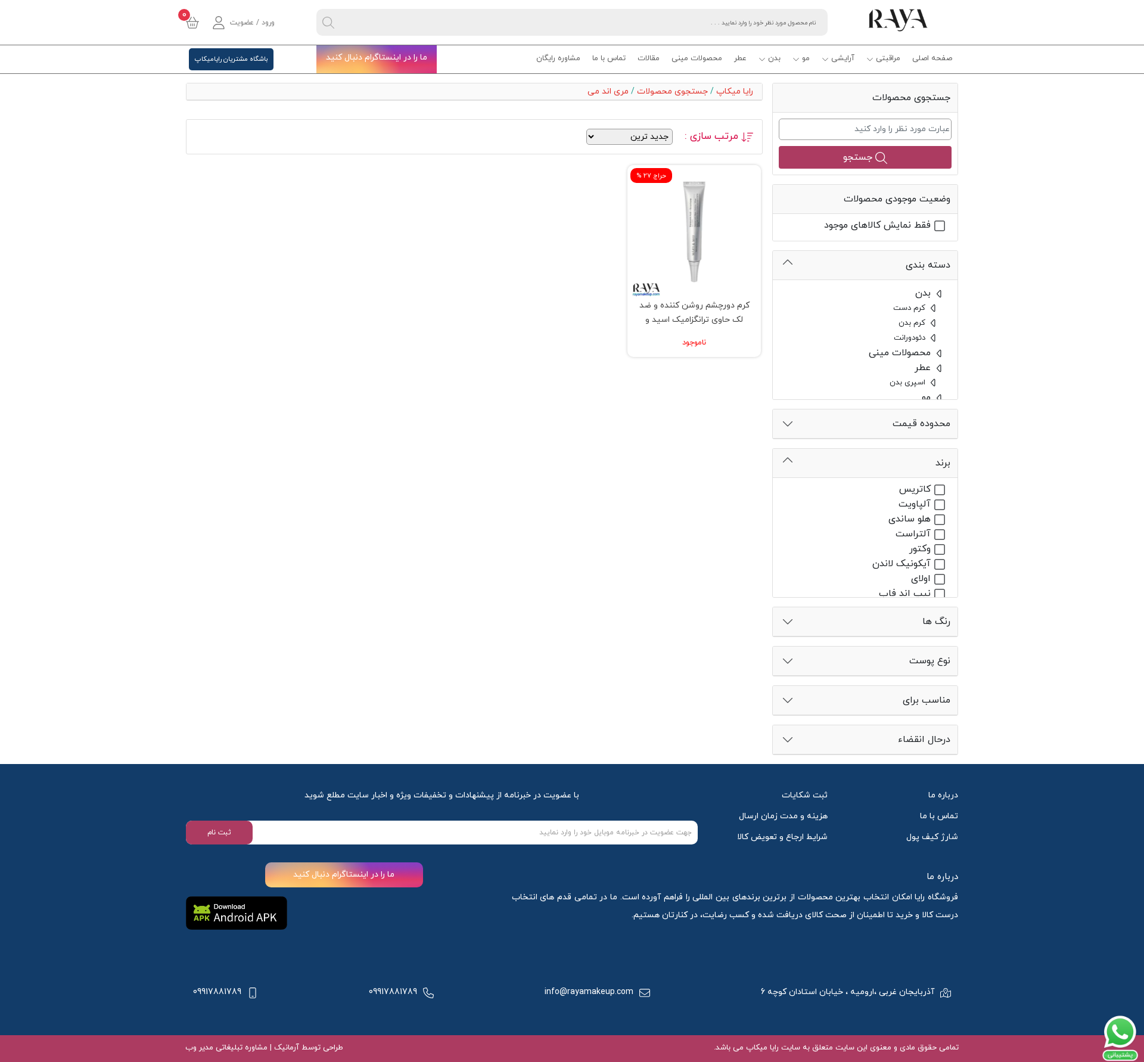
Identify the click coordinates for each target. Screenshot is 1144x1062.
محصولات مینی (697, 58)
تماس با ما (609, 58)
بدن (774, 58)
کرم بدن (913, 323)
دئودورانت (911, 338)
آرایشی (842, 58)
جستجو (859, 157)
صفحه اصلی (932, 58)
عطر (740, 58)
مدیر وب (199, 1047)
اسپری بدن (909, 382)
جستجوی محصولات (672, 91)
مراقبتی (888, 58)
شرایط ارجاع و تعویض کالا (782, 837)
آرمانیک (285, 1047)
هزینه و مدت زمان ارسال (783, 816)
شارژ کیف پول (932, 837)
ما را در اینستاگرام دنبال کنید (376, 57)
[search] (328, 22)
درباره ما (943, 795)
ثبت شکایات (805, 795)
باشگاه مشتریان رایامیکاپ (231, 59)
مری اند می (606, 91)
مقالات (649, 58)
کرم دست (910, 308)
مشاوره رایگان (558, 58)
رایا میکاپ (734, 91)
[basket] (192, 23)
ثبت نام (219, 832)
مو (806, 58)
